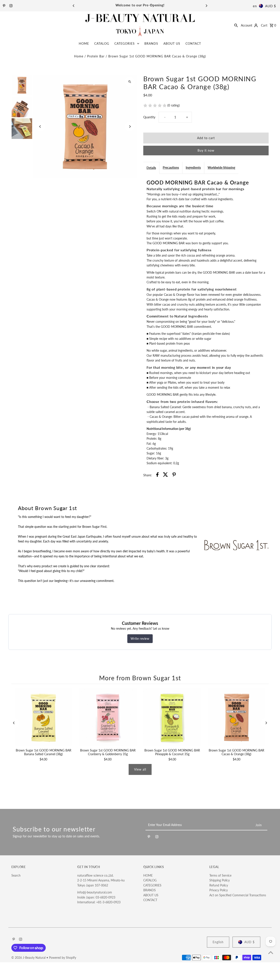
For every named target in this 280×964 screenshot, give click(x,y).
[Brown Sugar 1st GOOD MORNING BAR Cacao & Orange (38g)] (236, 717)
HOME (84, 43)
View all (140, 769)
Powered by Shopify (62, 957)
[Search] (236, 25)
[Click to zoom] (130, 82)
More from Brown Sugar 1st (140, 678)
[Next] (206, 5)
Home (78, 56)
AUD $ (270, 6)
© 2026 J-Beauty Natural (28, 957)
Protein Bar (96, 56)
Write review (140, 638)
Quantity (149, 117)
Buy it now (206, 150)
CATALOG (101, 43)
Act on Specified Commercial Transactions (237, 895)
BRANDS (151, 43)
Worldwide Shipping (221, 167)
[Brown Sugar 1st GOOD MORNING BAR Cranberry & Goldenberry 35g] (108, 717)
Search (16, 875)
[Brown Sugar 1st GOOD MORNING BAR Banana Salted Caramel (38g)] (43, 717)
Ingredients (193, 167)
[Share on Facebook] (157, 475)
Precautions (171, 167)
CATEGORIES (124, 43)
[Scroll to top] (271, 952)
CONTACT (193, 43)
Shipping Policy (219, 880)
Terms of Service (220, 875)
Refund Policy (218, 885)
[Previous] (73, 5)
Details (151, 168)
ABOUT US (171, 43)
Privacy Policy (218, 890)
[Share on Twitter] (165, 475)
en (255, 6)
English (218, 942)
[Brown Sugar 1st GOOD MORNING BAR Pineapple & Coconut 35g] (172, 717)
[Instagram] (10, 6)
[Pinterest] (3, 6)
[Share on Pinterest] (174, 475)
